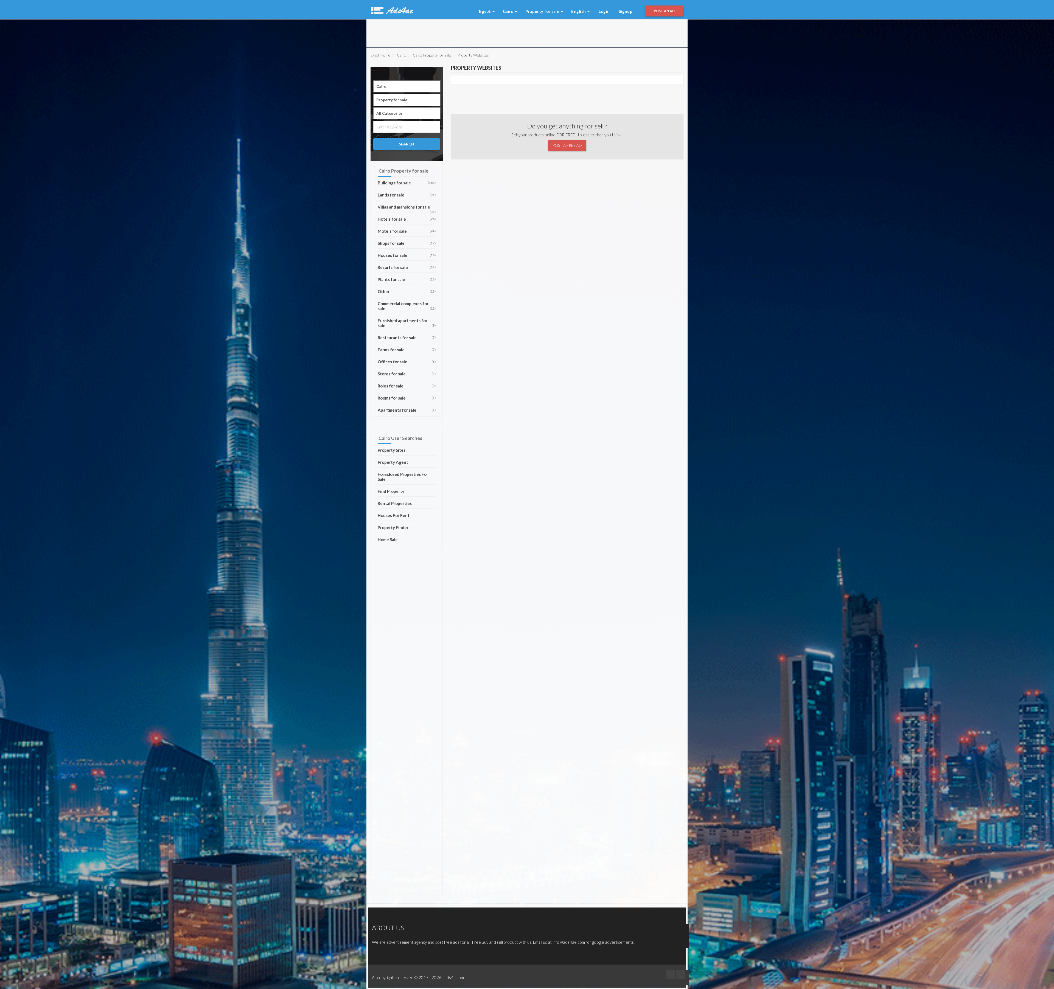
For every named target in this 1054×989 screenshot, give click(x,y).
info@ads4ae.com (569, 942)
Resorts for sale (407, 267)
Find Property (391, 491)
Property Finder (393, 527)
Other (407, 291)
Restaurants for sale (407, 337)
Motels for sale (407, 231)
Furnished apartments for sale (407, 323)
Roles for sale (407, 385)
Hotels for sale (407, 219)
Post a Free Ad (567, 145)
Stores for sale (407, 373)
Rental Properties (395, 503)
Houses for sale (407, 255)
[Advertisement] (439, 32)
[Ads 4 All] (391, 9)
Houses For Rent (394, 515)
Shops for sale (407, 243)
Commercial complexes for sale (407, 306)
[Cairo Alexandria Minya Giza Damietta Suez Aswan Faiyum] (407, 86)
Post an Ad (664, 11)
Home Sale (388, 539)
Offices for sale (407, 361)
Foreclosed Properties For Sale (403, 477)
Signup (625, 11)
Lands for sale (407, 194)
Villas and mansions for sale (407, 208)
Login (604, 11)
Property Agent (393, 462)
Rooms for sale (407, 397)
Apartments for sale (407, 410)
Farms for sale (407, 349)
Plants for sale (407, 279)
